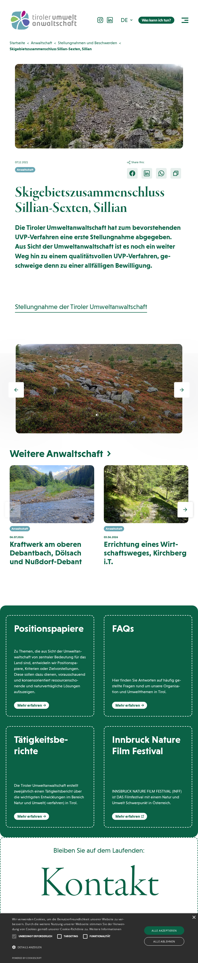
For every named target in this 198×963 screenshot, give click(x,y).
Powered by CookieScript (27, 958)
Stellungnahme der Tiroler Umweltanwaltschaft (81, 307)
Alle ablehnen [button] (164, 941)
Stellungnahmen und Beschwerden (87, 43)
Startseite (17, 43)
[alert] (99, 938)
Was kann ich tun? (156, 20)
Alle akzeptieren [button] (164, 930)
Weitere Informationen (105, 929)
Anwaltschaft (41, 43)
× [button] (194, 917)
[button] (127, 20)
